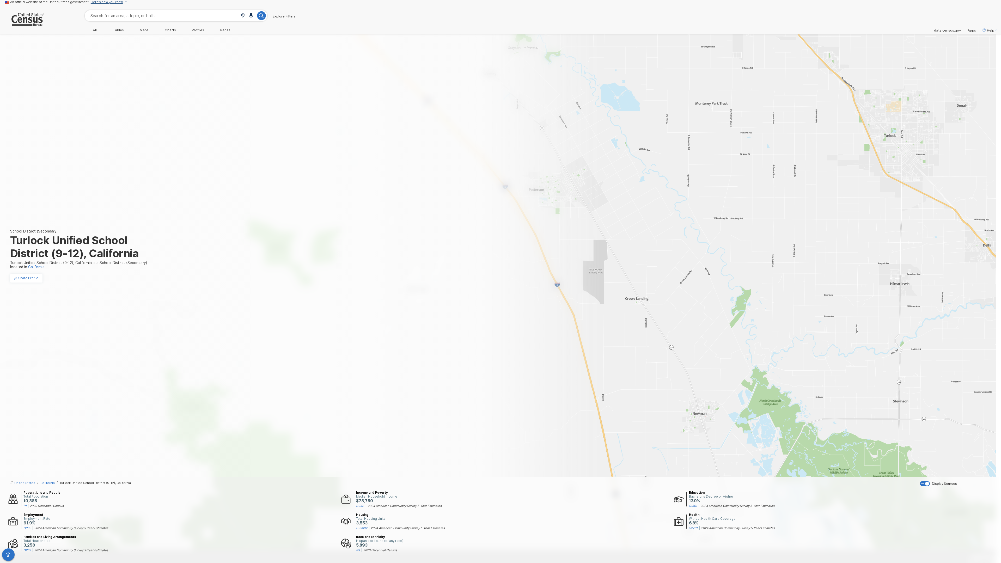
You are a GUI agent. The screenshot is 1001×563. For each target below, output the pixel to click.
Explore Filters (284, 16)
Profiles (198, 30)
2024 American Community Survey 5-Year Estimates (405, 506)
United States (24, 483)
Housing (362, 515)
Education (697, 492)
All (95, 30)
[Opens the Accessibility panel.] (8, 554)
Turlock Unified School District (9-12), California (95, 483)
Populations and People (41, 492)
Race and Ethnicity (370, 537)
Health (694, 515)
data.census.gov (947, 30)
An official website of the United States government (49, 2)
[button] (242, 16)
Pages (225, 30)
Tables (118, 30)
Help (990, 30)
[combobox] (176, 15)
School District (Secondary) (34, 231)
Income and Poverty (372, 492)
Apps (972, 30)
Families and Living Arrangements (49, 537)
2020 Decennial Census (47, 506)
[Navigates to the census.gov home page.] (22, 24)
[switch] (959, 483)
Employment (33, 515)
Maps (144, 30)
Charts (170, 30)
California (47, 483)
